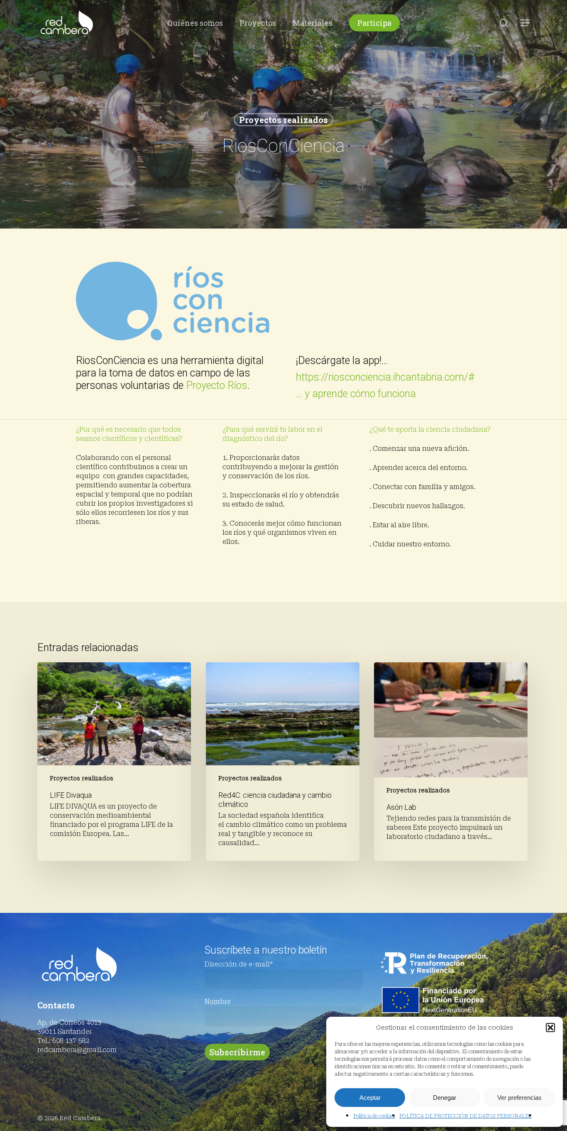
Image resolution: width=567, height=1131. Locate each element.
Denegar (444, 1097)
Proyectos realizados (283, 119)
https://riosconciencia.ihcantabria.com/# (385, 377)
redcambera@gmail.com (77, 1050)
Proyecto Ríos (216, 385)
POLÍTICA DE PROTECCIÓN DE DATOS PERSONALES (465, 1116)
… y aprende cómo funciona (356, 394)
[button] (550, 1027)
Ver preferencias (519, 1097)
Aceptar (370, 1097)
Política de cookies (374, 1116)
